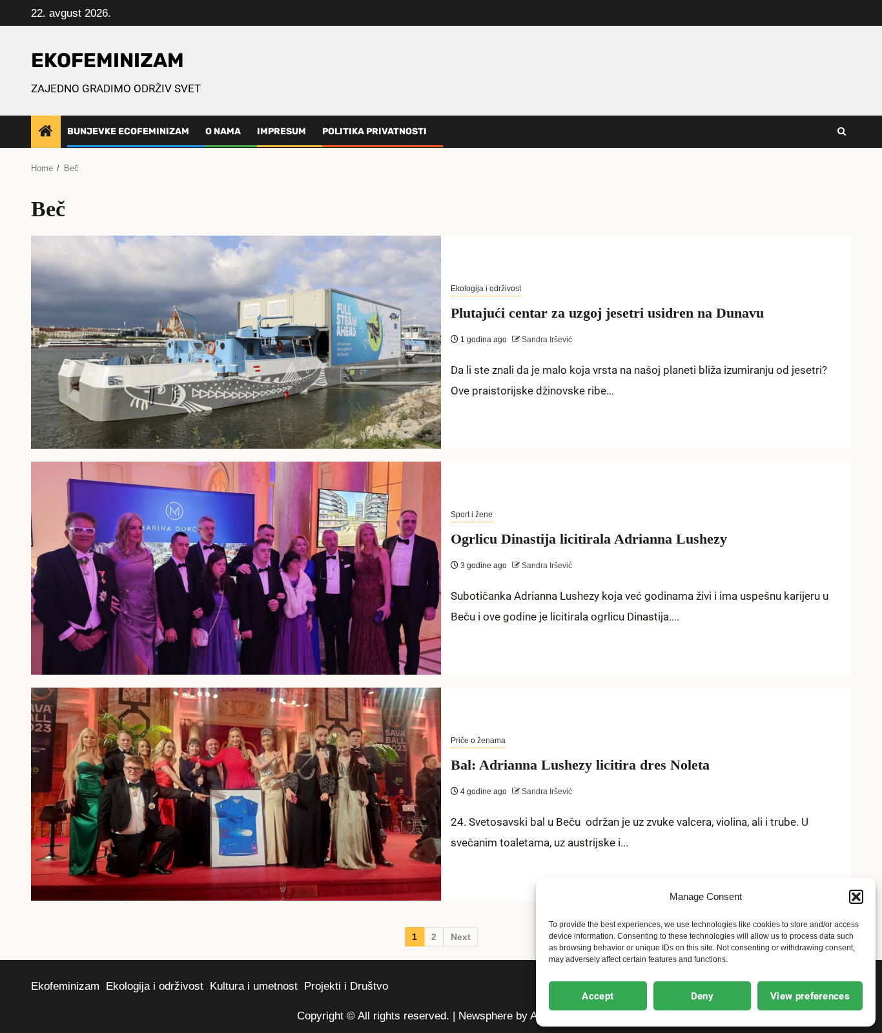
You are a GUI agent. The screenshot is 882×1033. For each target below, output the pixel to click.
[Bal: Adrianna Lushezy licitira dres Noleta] (236, 794)
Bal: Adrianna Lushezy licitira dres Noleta (580, 765)
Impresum (281, 131)
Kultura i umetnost (254, 986)
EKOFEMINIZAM (107, 60)
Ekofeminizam (65, 986)
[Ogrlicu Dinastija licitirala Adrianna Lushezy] (236, 568)
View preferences (810, 996)
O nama (223, 131)
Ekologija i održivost (486, 288)
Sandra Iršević (546, 339)
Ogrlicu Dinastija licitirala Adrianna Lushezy (589, 539)
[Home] (46, 132)
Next (461, 937)
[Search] (842, 131)
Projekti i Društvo (346, 986)
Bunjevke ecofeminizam (128, 131)
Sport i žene (472, 514)
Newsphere (485, 1016)
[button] (856, 896)
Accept (597, 996)
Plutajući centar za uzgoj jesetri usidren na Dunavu (607, 313)
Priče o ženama (478, 740)
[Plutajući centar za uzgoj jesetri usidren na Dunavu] (236, 342)
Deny (702, 996)
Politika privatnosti (374, 131)
